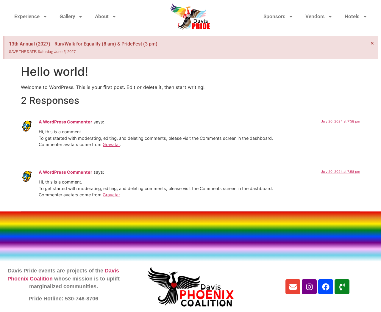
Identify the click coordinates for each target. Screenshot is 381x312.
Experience (27, 16)
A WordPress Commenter (65, 121)
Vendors (315, 16)
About (102, 16)
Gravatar (111, 144)
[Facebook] (325, 286)
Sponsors (274, 16)
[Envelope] (292, 286)
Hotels (352, 16)
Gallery (67, 16)
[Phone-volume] (342, 286)
